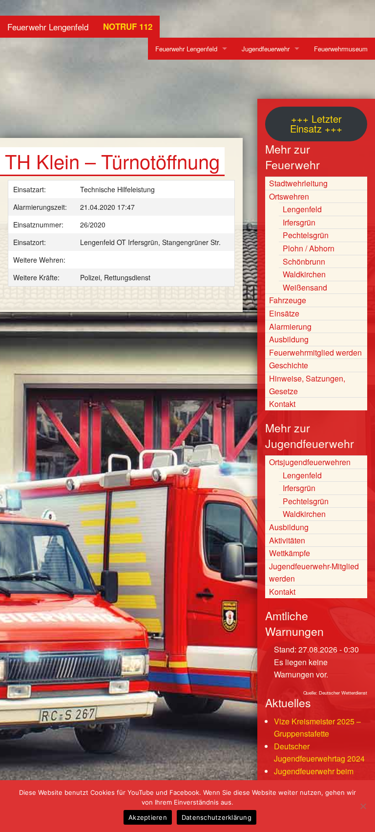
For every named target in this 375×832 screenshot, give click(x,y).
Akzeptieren (147, 817)
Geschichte (288, 365)
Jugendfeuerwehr (266, 48)
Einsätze (284, 313)
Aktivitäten (287, 540)
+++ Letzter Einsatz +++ (316, 123)
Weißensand (305, 287)
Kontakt (282, 403)
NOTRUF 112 (127, 26)
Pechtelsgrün (306, 235)
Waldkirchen (304, 274)
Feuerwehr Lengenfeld (47, 27)
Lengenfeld (302, 209)
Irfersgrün (299, 222)
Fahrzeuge (287, 300)
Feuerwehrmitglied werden (315, 352)
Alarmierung (290, 326)
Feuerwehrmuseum (341, 48)
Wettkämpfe (289, 553)
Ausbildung (289, 339)
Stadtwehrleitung (298, 183)
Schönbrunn (304, 261)
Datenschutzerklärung (216, 817)
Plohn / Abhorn (308, 248)
